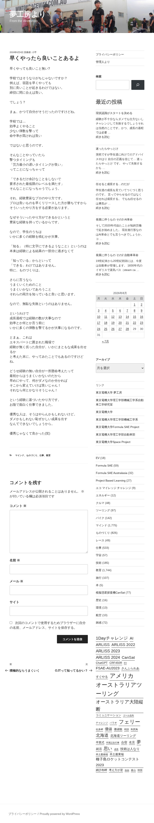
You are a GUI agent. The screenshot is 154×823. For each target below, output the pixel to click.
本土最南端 (102, 754)
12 (112, 316)
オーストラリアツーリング (119, 689)
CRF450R (115, 662)
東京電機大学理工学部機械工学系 (117, 419)
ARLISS (103, 645)
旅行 (98, 577)
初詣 (126, 729)
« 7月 (105, 341)
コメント (18, 506)
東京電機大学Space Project (113, 442)
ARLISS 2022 (123, 645)
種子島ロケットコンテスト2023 (117, 762)
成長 (116, 749)
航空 (98, 615)
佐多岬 (99, 729)
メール (16, 581)
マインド (19, 455)
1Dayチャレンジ (112, 638)
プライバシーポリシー (110, 54)
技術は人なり (130, 749)
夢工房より (28, 14)
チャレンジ (102, 722)
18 (105, 322)
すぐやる (102, 676)
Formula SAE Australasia (111, 473)
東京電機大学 (104, 412)
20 (120, 322)
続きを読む (103, 136)
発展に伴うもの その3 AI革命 (114, 219)
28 (127, 328)
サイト (14, 602)
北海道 (102, 735)
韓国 (140, 770)
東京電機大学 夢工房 (109, 392)
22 (134, 322)
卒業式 (100, 742)
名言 (132, 742)
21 (127, 322)
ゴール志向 (128, 715)
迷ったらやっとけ (107, 148)
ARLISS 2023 (108, 651)
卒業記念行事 (112, 742)
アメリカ (122, 675)
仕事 (42, 455)
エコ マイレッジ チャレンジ (113, 488)
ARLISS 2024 (108, 657)
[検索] (137, 85)
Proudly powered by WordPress (60, 813)
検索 (98, 76)
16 (141, 316)
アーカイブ (103, 359)
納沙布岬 (101, 770)
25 (105, 328)
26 (112, 328)
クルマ (100, 503)
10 (98, 316)
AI (131, 638)
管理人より (103, 61)
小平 (34, 52)
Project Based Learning (111, 480)
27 (120, 328)
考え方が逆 (116, 770)
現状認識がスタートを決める (114, 113)
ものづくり (31, 455)
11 (105, 316)
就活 (99, 749)
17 (98, 322)
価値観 (118, 729)
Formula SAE (104, 465)
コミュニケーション (108, 715)
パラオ (113, 722)
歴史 (98, 600)
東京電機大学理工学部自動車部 (115, 434)
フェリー (129, 722)
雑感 (98, 622)
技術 (98, 562)
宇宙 (98, 555)
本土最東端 (117, 754)
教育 (48, 455)
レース (100, 540)
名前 (15, 560)
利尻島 (134, 729)
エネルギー (103, 495)
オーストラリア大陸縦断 (119, 705)
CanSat (128, 657)
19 (112, 322)
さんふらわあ (130, 668)
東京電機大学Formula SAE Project (117, 427)
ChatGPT (102, 662)
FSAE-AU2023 (108, 668)
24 (98, 328)
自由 (127, 770)
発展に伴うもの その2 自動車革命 (117, 255)
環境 (98, 607)
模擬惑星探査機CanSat (110, 592)
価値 (108, 729)
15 (134, 316)
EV (97, 458)
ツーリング (103, 510)
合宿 (124, 742)
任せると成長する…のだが (113, 184)
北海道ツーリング (123, 735)
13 (120, 316)
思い (108, 748)
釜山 (133, 770)
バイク (100, 518)
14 (127, 316)
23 (141, 322)
